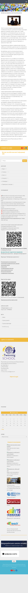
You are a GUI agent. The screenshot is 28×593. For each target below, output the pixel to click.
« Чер (2, 429)
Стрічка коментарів (6, 323)
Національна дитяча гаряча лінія (9, 300)
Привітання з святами (7, 184)
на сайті (6, 308)
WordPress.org (5, 326)
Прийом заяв (4, 199)
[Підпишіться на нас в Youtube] (22, 148)
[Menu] (26, 1)
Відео (3, 169)
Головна (4, 172)
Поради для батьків (6, 250)
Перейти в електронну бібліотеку (8, 229)
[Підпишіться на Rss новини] (24, 148)
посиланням (21, 297)
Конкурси (4, 178)
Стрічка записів (5, 320)
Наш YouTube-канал (6, 279)
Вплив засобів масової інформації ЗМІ (13, 153)
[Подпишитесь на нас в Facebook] (26, 148)
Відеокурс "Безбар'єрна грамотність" (10, 257)
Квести (4, 175)
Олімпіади (4, 181)
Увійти (3, 317)
